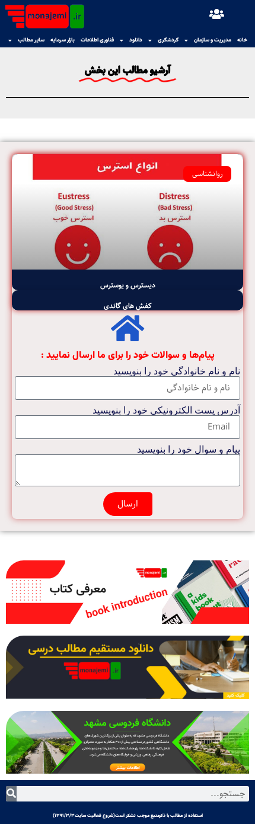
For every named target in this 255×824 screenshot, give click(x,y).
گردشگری (168, 40)
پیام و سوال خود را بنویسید (188, 449)
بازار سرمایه (62, 40)
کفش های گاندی (128, 306)
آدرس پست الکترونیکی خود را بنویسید (166, 410)
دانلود (135, 40)
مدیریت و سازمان (212, 40)
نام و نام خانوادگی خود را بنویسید (176, 371)
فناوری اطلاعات (97, 40)
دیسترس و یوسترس (127, 285)
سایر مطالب (31, 40)
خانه (242, 40)
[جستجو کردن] (11, 793)
